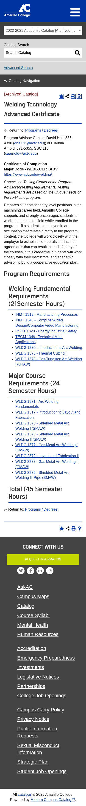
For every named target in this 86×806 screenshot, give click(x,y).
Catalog (25, 606)
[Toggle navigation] (75, 12)
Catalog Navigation (24, 81)
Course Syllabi (33, 615)
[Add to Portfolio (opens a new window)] (61, 96)
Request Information (43, 559)
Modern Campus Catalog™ (53, 800)
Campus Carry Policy (40, 710)
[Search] (77, 53)
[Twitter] (21, 570)
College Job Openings (41, 695)
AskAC (25, 587)
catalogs (25, 794)
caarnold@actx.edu (21, 153)
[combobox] (43, 30)
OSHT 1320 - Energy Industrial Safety (46, 331)
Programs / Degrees (41, 130)
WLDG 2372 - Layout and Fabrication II (47, 456)
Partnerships (31, 686)
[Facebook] (30, 570)
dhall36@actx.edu (29, 143)
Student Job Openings (42, 771)
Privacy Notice (33, 719)
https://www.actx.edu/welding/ (28, 174)
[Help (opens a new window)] (79, 96)
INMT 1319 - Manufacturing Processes (46, 314)
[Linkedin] (40, 570)
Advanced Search (18, 68)
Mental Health (32, 625)
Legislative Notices (38, 677)
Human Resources (37, 634)
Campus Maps (33, 596)
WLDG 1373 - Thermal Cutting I (41, 353)
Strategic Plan (32, 762)
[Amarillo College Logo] (17, 10)
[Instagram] (49, 570)
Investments (30, 667)
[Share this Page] (67, 96)
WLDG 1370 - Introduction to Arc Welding (48, 348)
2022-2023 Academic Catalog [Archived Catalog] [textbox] (44, 30)
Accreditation (31, 648)
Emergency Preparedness (46, 658)
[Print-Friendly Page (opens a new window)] (73, 96)
